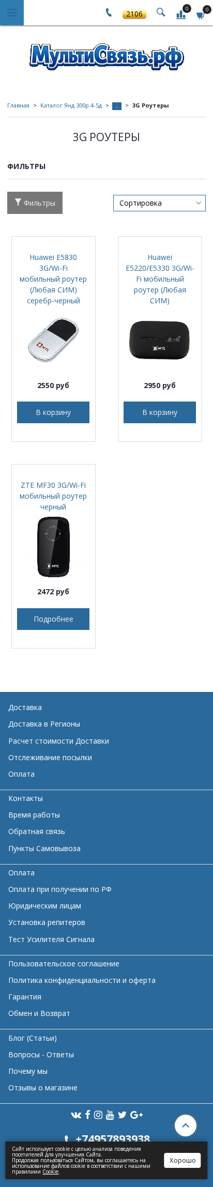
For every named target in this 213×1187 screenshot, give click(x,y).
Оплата (21, 774)
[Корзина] (201, 14)
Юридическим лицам (44, 906)
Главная (18, 105)
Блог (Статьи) (32, 1038)
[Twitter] (122, 1114)
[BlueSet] (106, 53)
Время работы (34, 815)
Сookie (50, 1171)
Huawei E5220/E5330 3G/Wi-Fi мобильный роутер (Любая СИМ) (160, 278)
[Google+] (136, 1114)
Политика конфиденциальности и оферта (82, 980)
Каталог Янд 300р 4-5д (71, 105)
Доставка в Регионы (44, 724)
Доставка (25, 707)
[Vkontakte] (76, 1114)
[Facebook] (87, 1114)
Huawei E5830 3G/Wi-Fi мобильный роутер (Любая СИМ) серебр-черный (53, 278)
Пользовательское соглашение (63, 963)
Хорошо (183, 1160)
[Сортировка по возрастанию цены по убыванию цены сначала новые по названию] (159, 203)
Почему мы (28, 1071)
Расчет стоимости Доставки (58, 741)
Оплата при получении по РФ (60, 889)
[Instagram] (98, 1114)
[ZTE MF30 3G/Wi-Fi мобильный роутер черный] (53, 546)
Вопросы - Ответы (41, 1054)
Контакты (25, 798)
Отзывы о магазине (43, 1087)
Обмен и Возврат (39, 1013)
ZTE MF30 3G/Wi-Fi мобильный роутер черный (53, 496)
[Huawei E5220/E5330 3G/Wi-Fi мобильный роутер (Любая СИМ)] (160, 340)
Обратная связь (36, 831)
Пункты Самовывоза (44, 848)
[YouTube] (110, 1114)
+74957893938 (112, 1138)
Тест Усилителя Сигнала (51, 939)
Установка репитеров (46, 922)
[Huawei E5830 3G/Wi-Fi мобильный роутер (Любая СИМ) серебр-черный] (53, 340)
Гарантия (24, 996)
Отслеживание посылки (50, 757)
